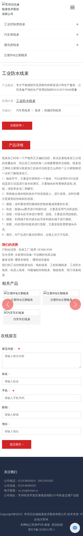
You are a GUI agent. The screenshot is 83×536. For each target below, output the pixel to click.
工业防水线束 (25, 101)
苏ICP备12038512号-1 (41, 529)
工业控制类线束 (14, 24)
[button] (7, 304)
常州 (45, 519)
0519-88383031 (27, 480)
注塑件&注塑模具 (15, 55)
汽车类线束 (11, 34)
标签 (47, 524)
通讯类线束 (11, 45)
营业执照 (57, 524)
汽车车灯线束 (21, 319)
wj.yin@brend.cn (28, 490)
